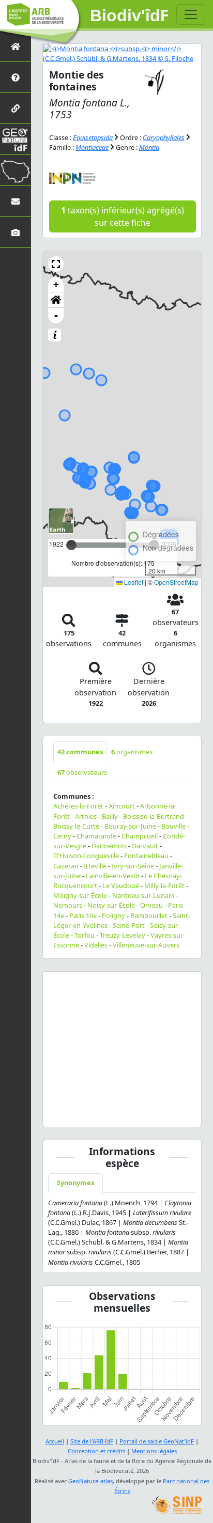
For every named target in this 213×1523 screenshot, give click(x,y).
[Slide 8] (130, 1112)
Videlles (96, 945)
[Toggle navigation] (190, 14)
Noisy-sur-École (111, 905)
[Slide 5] (105, 1112)
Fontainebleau (146, 855)
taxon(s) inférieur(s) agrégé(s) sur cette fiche (122, 216)
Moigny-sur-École (80, 895)
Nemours (67, 905)
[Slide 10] (147, 1112)
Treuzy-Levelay (122, 935)
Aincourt (122, 806)
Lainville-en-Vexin (113, 875)
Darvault (145, 845)
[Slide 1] (70, 1112)
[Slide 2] (79, 1112)
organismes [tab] (132, 751)
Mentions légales (154, 1451)
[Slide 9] (139, 1112)
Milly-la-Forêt (164, 885)
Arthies (86, 816)
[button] (56, 264)
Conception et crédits (96, 1451)
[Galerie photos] (15, 232)
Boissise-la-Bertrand (153, 816)
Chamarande (96, 836)
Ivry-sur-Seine (133, 866)
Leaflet (133, 582)
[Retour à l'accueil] (15, 46)
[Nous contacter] (15, 201)
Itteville (95, 866)
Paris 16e (83, 915)
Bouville (173, 826)
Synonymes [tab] (75, 1182)
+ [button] (56, 284)
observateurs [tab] (82, 772)
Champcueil (139, 836)
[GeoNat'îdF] (15, 139)
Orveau (151, 905)
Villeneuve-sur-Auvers (146, 945)
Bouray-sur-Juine (130, 826)
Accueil (54, 1441)
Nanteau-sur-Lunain (143, 895)
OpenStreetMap (176, 582)
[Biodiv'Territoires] (15, 170)
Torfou (84, 935)
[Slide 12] (164, 1112)
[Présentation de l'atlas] (15, 77)
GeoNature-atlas (90, 1481)
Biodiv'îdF (129, 15)
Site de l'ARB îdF (91, 1441)
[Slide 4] (96, 1112)
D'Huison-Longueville (86, 855)
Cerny (62, 836)
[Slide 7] (122, 1112)
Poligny (113, 915)
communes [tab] (80, 751)
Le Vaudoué (120, 885)
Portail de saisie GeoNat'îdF (156, 1441)
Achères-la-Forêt (78, 806)
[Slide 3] (87, 1112)
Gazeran (66, 866)
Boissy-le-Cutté (76, 826)
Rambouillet (149, 915)
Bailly (110, 816)
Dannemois (109, 845)
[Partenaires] (15, 108)
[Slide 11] (156, 1112)
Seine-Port (129, 925)
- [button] (56, 315)
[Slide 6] (113, 1112)
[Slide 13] (173, 1112)
